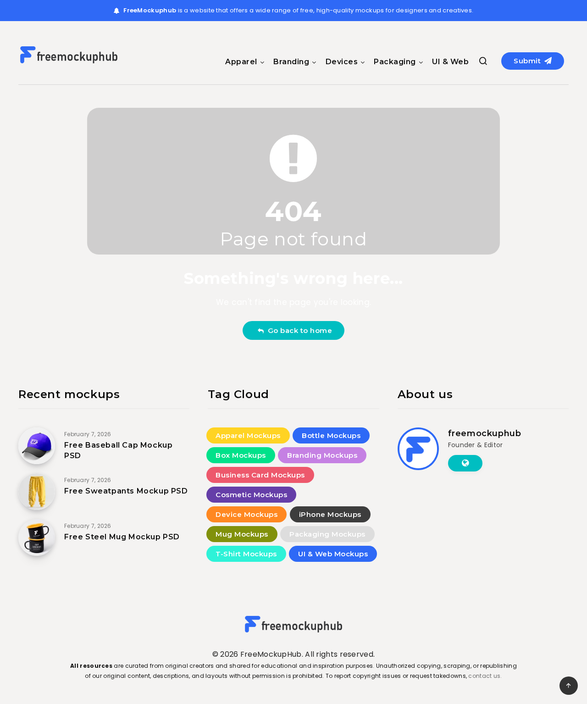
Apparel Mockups (248, 435)
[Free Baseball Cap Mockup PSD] (36, 445)
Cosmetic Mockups (251, 494)
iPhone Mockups (330, 514)
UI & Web (450, 61)
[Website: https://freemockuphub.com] (465, 463)
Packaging (395, 61)
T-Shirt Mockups (246, 553)
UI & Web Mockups (333, 553)
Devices (342, 61)
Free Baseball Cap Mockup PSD (118, 450)
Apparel (241, 61)
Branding (291, 61)
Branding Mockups (322, 455)
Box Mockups (241, 455)
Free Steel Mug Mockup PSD (122, 536)
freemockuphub (484, 433)
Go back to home (298, 330)
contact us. (485, 676)
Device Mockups (246, 514)
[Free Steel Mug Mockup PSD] (36, 537)
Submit (528, 60)
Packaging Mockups (327, 534)
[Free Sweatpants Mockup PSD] (36, 491)
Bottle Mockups (331, 435)
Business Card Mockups (260, 475)
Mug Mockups (242, 534)
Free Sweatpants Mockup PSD (126, 491)
